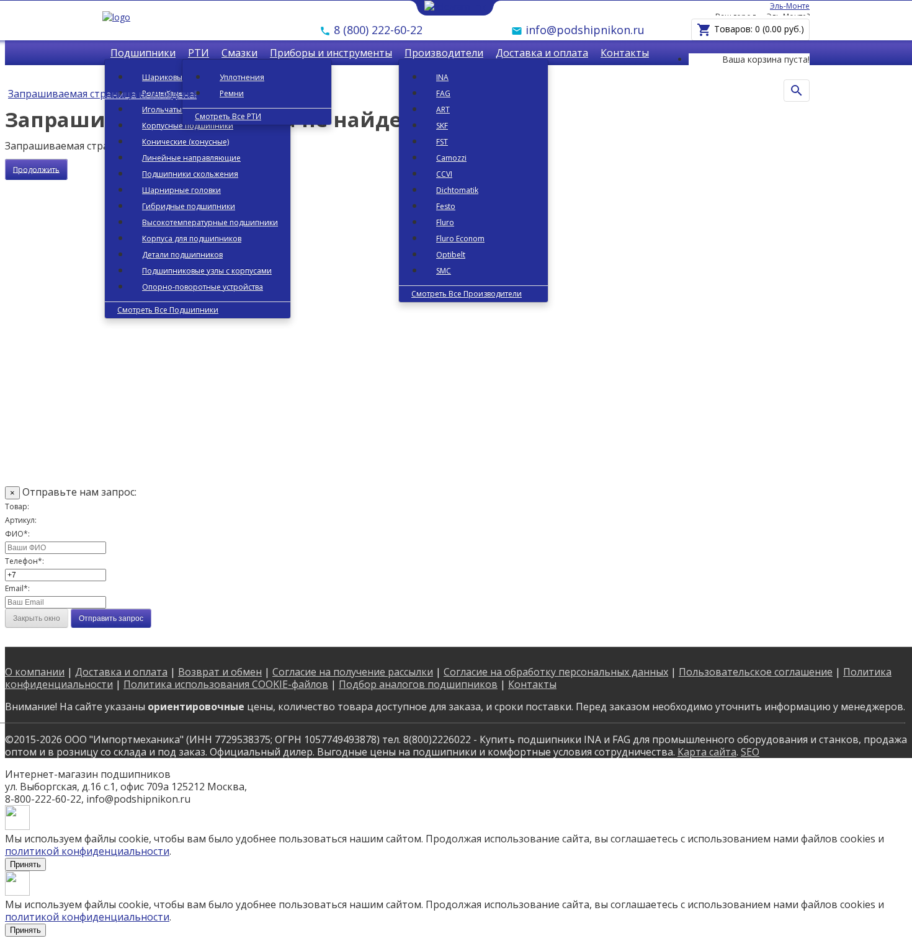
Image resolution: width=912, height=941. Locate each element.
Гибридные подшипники (188, 206)
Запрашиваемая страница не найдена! (102, 93)
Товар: (17, 506)
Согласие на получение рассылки (352, 672)
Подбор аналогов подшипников (418, 684)
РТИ (198, 53)
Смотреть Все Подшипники (167, 310)
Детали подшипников (182, 254)
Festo (445, 206)
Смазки (239, 53)
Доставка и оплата (542, 53)
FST (442, 141)
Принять (25, 864)
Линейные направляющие (191, 158)
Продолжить (36, 169)
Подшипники (143, 53)
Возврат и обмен (220, 672)
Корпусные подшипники (187, 125)
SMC (443, 270)
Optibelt (450, 254)
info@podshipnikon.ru (583, 29)
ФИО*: (17, 533)
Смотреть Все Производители (466, 293)
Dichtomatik (457, 190)
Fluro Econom (460, 238)
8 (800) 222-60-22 (376, 29)
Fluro (445, 222)
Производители (444, 53)
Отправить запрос (111, 618)
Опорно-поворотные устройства (202, 287)
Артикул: (21, 520)
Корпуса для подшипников (191, 238)
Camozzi (451, 158)
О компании (35, 672)
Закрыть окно (36, 618)
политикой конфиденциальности (87, 851)
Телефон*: (24, 561)
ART (443, 109)
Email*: (17, 588)
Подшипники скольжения (190, 174)
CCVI (444, 174)
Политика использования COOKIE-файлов (225, 684)
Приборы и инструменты (331, 53)
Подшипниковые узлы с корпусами (207, 270)
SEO (750, 752)
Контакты (625, 53)
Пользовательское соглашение (756, 672)
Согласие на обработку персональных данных (556, 672)
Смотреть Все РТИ (228, 116)
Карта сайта (706, 752)
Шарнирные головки (181, 190)
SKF (442, 125)
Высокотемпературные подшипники (210, 222)
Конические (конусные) (185, 141)
